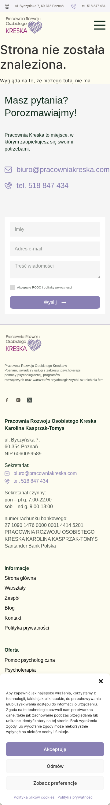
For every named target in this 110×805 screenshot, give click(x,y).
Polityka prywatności (75, 797)
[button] (101, 681)
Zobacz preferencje (55, 783)
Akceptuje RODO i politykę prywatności (44, 287)
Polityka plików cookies (34, 797)
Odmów (55, 766)
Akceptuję (55, 749)
